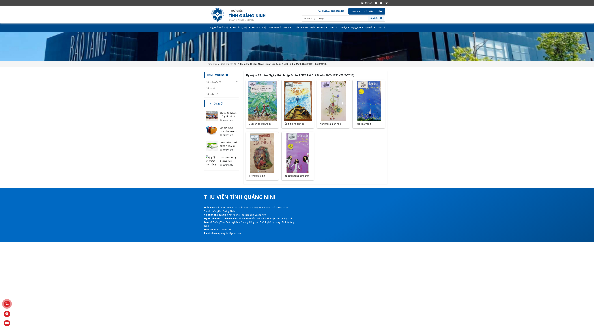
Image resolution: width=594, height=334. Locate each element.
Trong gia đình (257, 175)
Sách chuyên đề (228, 63)
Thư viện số (275, 27)
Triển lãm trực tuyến (304, 27)
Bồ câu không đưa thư (296, 175)
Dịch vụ (321, 27)
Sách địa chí (211, 94)
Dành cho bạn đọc (338, 27)
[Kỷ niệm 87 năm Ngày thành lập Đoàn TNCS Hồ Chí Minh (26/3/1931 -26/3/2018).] (241, 15)
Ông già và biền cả (294, 123)
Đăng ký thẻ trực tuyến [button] (367, 11)
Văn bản (369, 27)
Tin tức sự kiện (241, 27)
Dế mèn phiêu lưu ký (260, 123)
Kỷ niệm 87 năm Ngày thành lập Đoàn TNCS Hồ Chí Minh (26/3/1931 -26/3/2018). (283, 63)
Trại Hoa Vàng (363, 123)
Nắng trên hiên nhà (330, 123)
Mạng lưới (356, 27)
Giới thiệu (224, 27)
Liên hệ (381, 27)
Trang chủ (212, 27)
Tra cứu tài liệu (259, 27)
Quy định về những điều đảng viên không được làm (228, 161)
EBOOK (287, 27)
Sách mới (210, 88)
